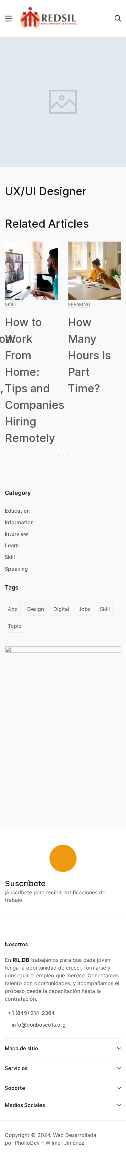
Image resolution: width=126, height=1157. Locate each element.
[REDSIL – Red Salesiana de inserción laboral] (49, 18)
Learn (12, 545)
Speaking (79, 304)
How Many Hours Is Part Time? (89, 355)
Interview (16, 534)
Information (19, 522)
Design (35, 609)
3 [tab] (66, 456)
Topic (14, 626)
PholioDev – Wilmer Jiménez (49, 1142)
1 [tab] (59, 456)
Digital (61, 609)
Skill (11, 304)
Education (17, 510)
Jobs (84, 609)
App (13, 609)
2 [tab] (63, 456)
